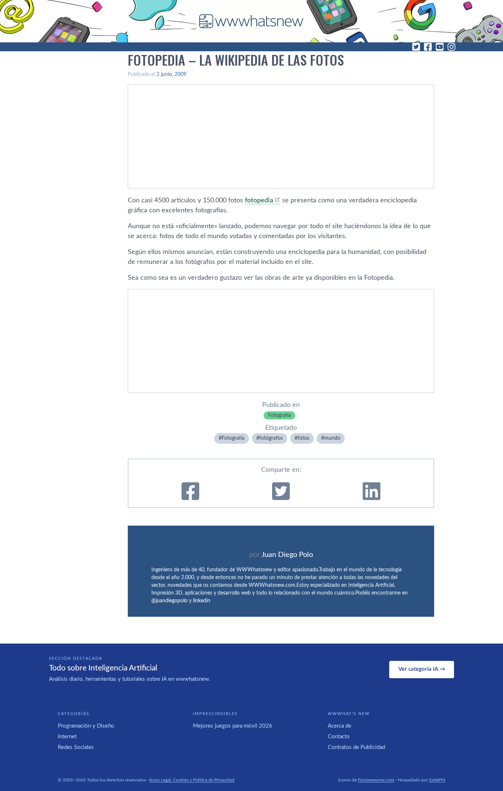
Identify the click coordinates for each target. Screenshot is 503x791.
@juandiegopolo (169, 600)
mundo (332, 438)
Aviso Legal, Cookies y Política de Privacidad (192, 780)
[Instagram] (451, 46)
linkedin (201, 600)
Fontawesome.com (376, 780)
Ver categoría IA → (421, 669)
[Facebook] (427, 46)
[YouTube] (439, 46)
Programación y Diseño (86, 726)
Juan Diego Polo (287, 554)
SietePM (437, 780)
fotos (303, 438)
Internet (67, 736)
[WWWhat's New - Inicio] (251, 21)
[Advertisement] (281, 136)
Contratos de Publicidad (356, 747)
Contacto (339, 736)
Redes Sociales (76, 747)
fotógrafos (271, 438)
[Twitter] (416, 46)
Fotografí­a (279, 415)
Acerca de (339, 726)
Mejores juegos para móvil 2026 (232, 726)
